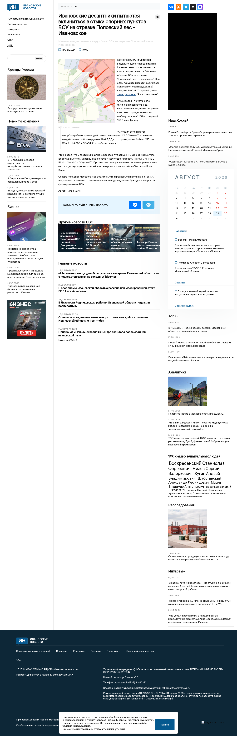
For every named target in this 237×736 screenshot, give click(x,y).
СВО (10, 39)
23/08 (171, 435)
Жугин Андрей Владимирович (194, 476)
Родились (180, 231)
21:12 (177, 595)
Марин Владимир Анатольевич (194, 484)
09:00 (17, 105)
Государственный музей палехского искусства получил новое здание (197, 293)
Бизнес (13, 207)
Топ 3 (173, 316)
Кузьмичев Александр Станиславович (189, 493)
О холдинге (113, 651)
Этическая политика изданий (33, 651)
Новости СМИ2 (67, 340)
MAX (70, 674)
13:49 (16, 175)
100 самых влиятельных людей (25, 18)
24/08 (171, 419)
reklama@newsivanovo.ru (176, 687)
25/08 (171, 411)
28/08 (10, 157)
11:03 (177, 322)
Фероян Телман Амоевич (192, 496)
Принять (165, 724)
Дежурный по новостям (140, 651)
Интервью (13, 29)
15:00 (177, 337)
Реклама (95, 651)
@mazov (58, 674)
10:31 (177, 156)
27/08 (10, 175)
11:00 (16, 245)
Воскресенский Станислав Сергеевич (196, 465)
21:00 (16, 267)
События (180, 282)
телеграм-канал (126, 94)
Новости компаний (23, 121)
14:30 (177, 352)
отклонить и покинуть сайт (109, 729)
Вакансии (61, 651)
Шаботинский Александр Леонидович (194, 480)
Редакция (78, 651)
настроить (82, 729)
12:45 (16, 157)
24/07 (10, 283)
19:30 (177, 435)
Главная (65, 6)
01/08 (171, 577)
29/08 (10, 105)
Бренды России (20, 70)
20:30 (16, 283)
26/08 (10, 267)
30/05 (171, 610)
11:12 (16, 187)
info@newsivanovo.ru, (149, 687)
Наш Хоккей (178, 120)
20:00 (177, 411)
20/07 (171, 595)
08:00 (178, 419)
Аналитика (13, 34)
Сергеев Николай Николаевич (204, 490)
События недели (17, 24)
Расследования (181, 505)
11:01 (177, 126)
